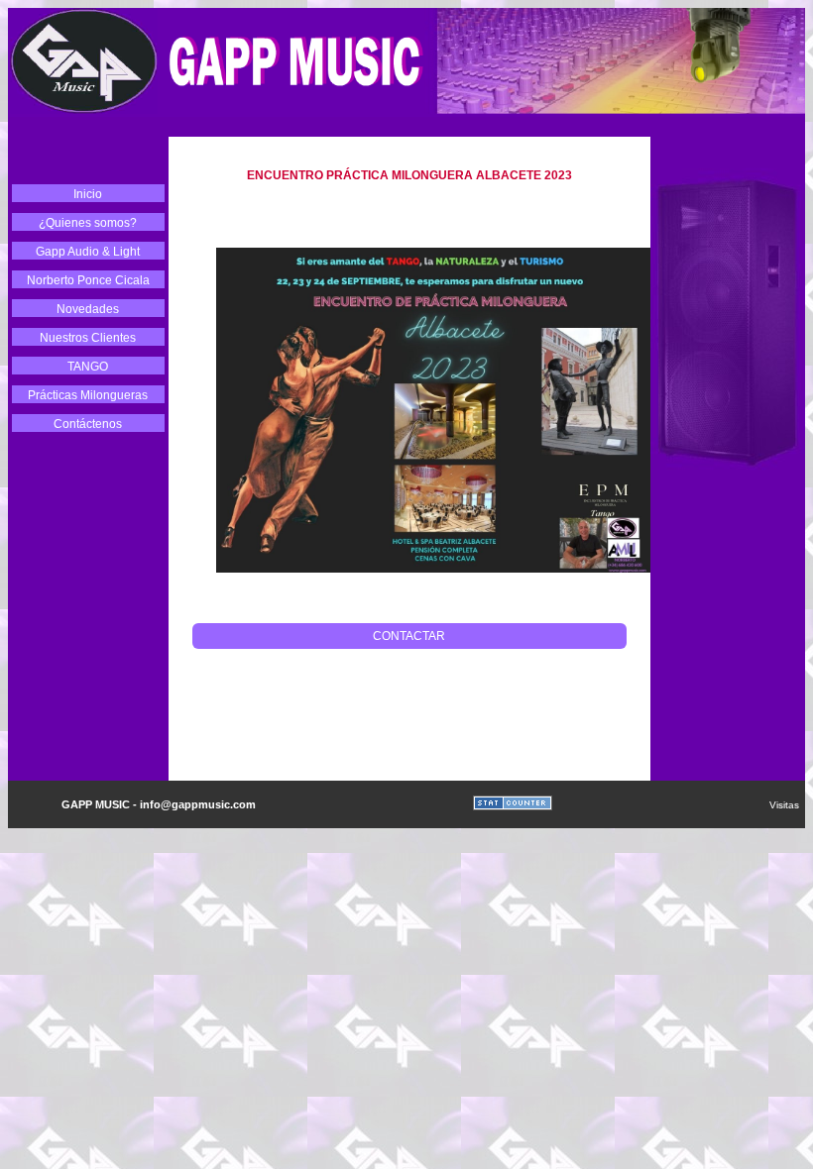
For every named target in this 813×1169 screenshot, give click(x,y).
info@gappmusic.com (198, 804)
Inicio (87, 194)
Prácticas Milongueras (88, 395)
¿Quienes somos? (88, 223)
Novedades (88, 309)
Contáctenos (88, 424)
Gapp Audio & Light (88, 252)
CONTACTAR (409, 636)
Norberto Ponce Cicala (88, 280)
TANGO (87, 366)
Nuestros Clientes (88, 338)
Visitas (787, 804)
